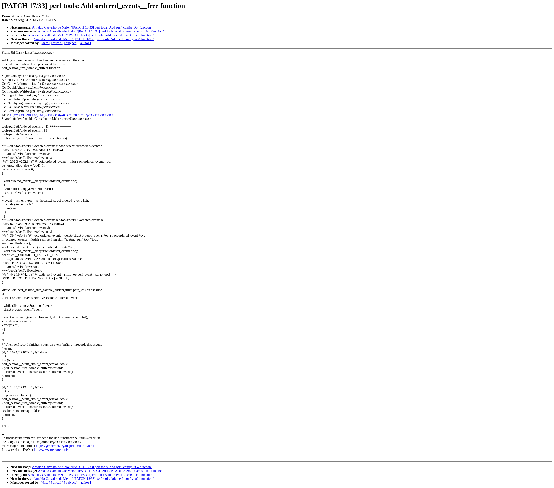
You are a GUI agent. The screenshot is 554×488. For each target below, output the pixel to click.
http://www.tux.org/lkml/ (51, 449)
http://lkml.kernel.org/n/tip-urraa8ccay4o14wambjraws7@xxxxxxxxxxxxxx (61, 115)
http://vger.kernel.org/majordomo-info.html (65, 446)
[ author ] (84, 43)
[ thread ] (57, 43)
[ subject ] (70, 43)
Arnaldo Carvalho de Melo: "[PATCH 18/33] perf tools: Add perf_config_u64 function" (92, 27)
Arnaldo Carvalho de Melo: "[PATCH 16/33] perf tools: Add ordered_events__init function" (101, 31)
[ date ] (45, 43)
